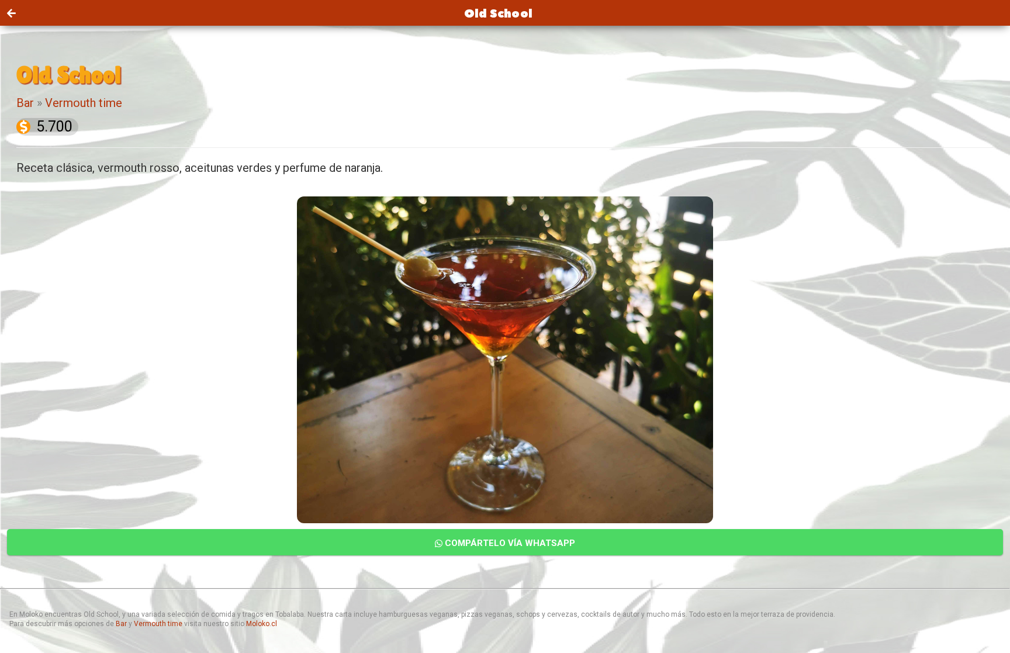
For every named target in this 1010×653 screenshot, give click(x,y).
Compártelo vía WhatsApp (508, 543)
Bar (25, 103)
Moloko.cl (261, 624)
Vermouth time (83, 103)
